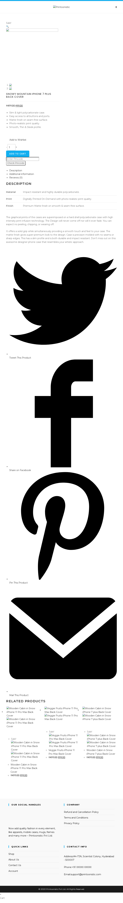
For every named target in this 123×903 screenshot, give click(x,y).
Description (15, 170)
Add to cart (17, 154)
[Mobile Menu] (7, 7)
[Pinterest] (9, 821)
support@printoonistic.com (86, 874)
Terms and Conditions (76, 817)
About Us (13, 859)
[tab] (63, 170)
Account (13, 871)
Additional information (21, 174)
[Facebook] (9, 814)
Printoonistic (52, 889)
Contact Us (14, 865)
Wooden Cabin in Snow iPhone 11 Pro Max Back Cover (24, 768)
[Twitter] (9, 810)
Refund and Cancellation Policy (81, 812)
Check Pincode (15, 163)
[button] (16, 140)
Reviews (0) (15, 177)
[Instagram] (9, 818)
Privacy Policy (71, 823)
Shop (11, 854)
